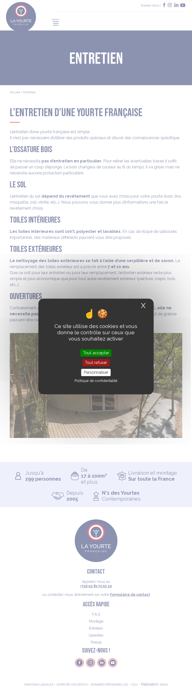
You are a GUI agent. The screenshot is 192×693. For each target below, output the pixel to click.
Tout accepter (96, 352)
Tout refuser (96, 362)
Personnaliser (96, 372)
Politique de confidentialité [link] (95, 381)
